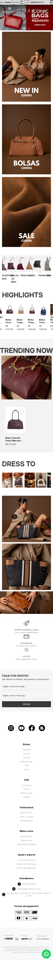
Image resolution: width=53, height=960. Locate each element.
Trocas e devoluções (27, 860)
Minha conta (26, 840)
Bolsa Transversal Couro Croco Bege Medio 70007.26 (21, 321)
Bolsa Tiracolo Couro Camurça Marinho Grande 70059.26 (43, 321)
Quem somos (26, 813)
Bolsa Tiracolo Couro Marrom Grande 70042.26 (9, 321)
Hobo (26, 769)
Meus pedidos (26, 836)
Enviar (26, 704)
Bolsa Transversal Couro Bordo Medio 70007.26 (32, 321)
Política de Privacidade (26, 864)
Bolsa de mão (26, 761)
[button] (24, 28)
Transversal (26, 785)
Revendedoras (26, 821)
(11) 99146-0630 (28, 884)
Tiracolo (26, 754)
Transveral (26, 749)
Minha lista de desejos (26, 844)
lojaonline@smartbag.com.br (29, 889)
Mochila (26, 757)
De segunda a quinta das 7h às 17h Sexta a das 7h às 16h (29, 894)
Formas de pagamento (26, 868)
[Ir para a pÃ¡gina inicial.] (10, 12)
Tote (26, 765)
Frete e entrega (26, 817)
